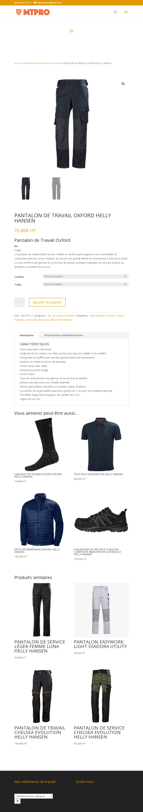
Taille (17, 284)
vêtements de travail (37, 319)
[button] (123, 84)
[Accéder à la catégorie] (17, 801)
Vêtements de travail (34, 63)
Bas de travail (54, 63)
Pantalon (19, 319)
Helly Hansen (97, 315)
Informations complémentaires (63, 335)
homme (110, 315)
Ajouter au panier (47, 302)
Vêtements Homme (61, 319)
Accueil (18, 63)
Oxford (120, 315)
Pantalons (70, 315)
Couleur (19, 276)
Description (27, 335)
